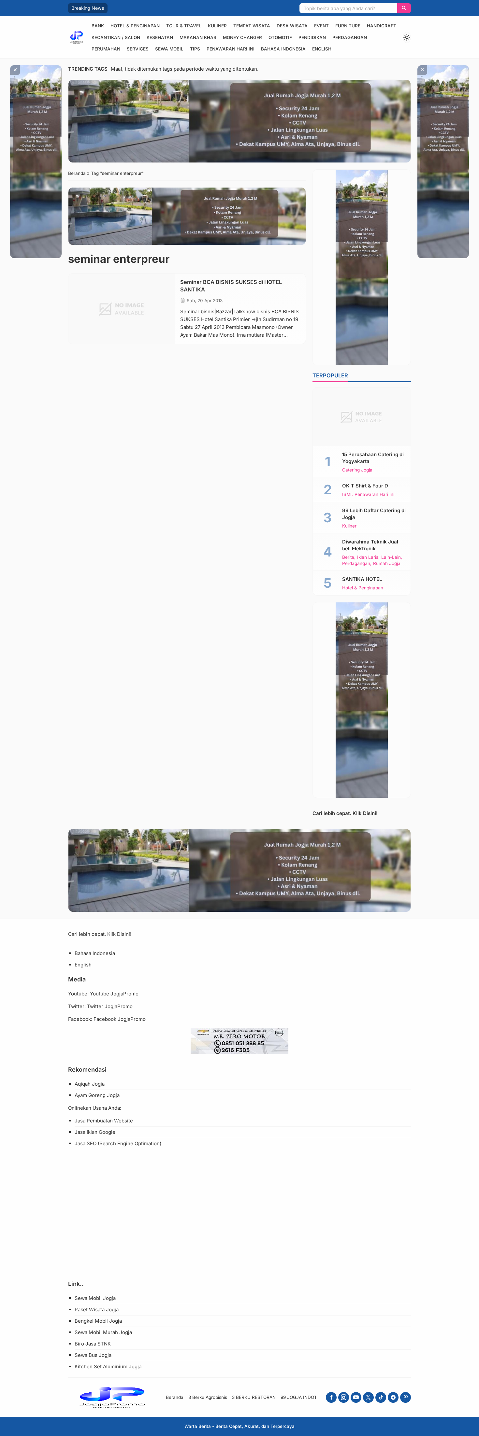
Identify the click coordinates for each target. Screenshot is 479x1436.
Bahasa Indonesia (283, 48)
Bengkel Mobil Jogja (98, 1321)
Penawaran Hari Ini (230, 48)
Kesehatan (160, 37)
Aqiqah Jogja (90, 1084)
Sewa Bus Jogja (93, 1355)
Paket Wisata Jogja (97, 1309)
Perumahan (106, 48)
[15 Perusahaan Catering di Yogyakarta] (362, 416)
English (321, 48)
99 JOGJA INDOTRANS (305, 1397)
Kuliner (217, 25)
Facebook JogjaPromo (120, 1019)
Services (138, 48)
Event (321, 25)
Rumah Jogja (386, 563)
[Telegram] (393, 1397)
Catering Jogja (357, 470)
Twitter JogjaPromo (110, 1006)
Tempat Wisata (251, 25)
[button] (404, 8)
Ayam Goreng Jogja (97, 1095)
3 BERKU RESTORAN (254, 1397)
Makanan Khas (198, 37)
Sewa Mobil (169, 48)
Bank (98, 25)
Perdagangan (349, 37)
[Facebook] (331, 1397)
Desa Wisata (292, 25)
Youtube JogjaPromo (114, 994)
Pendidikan (312, 37)
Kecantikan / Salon (116, 37)
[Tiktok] (380, 1397)
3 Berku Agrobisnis (207, 1397)
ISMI (347, 494)
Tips (195, 48)
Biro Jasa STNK (93, 1344)
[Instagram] (343, 1397)
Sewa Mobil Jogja (95, 1298)
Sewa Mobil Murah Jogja (103, 1332)
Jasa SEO (85, 1143)
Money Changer (242, 37)
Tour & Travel (183, 25)
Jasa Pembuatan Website (104, 1121)
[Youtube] (356, 1397)
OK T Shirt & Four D (365, 486)
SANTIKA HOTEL (362, 579)
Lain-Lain (391, 557)
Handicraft (381, 25)
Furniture (347, 25)
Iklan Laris (367, 557)
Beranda (174, 1397)
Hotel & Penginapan (135, 25)
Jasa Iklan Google (95, 1132)
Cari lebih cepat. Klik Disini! (345, 813)
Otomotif (280, 37)
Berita (348, 557)
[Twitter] (368, 1397)
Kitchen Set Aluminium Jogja (108, 1366)
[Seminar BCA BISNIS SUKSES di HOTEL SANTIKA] (121, 309)
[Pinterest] (405, 1397)
